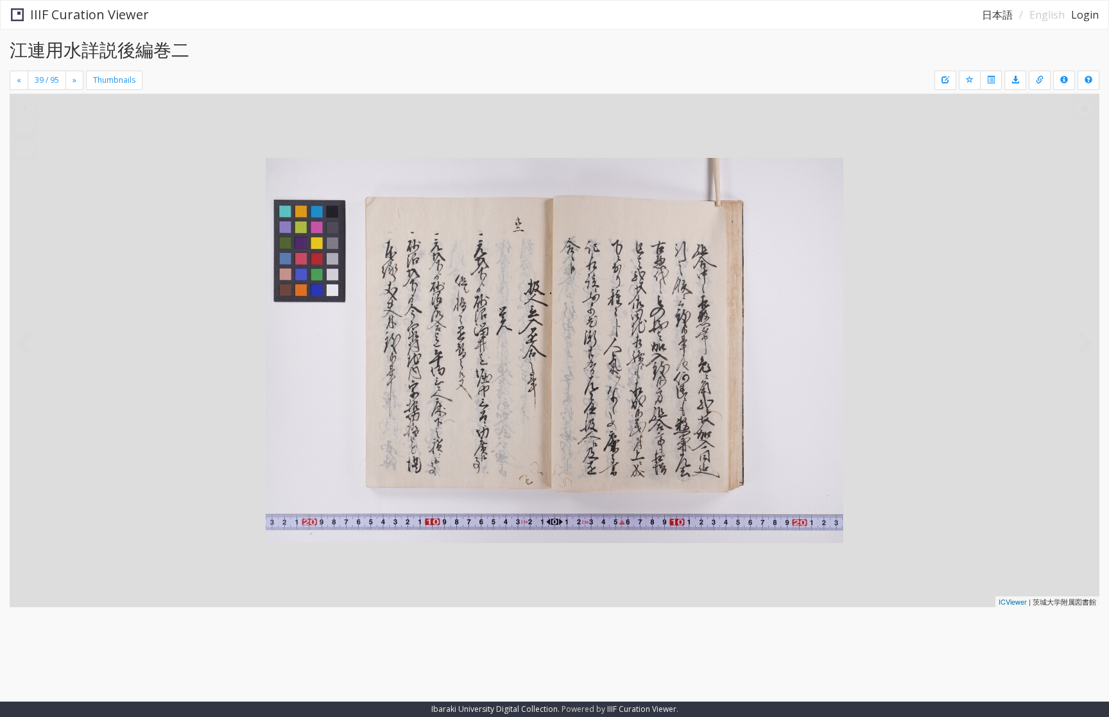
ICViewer (1013, 601)
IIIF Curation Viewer (89, 14)
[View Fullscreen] (24, 148)
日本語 (997, 15)
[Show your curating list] (991, 80)
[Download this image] (1015, 80)
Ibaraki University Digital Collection (494, 709)
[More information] (1040, 80)
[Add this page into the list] (970, 80)
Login (1085, 15)
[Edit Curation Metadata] (945, 80)
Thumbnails (114, 79)
